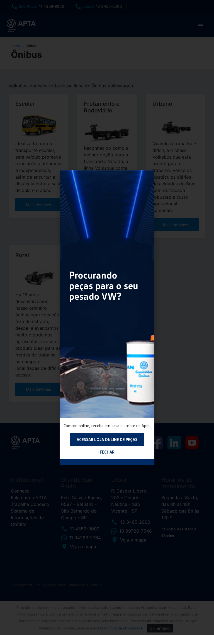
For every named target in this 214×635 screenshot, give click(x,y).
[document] (107, 317)
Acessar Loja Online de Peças (107, 439)
